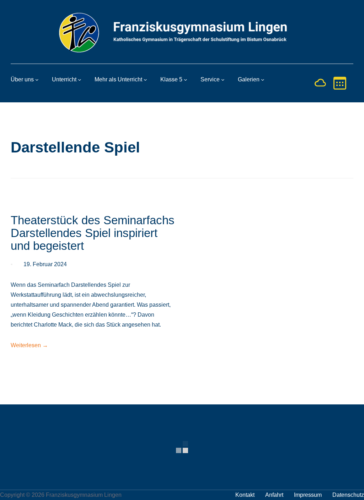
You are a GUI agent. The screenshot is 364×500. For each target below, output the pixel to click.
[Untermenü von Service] (223, 79)
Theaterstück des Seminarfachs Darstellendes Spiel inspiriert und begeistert (93, 233)
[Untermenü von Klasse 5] (185, 79)
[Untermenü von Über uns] (37, 79)
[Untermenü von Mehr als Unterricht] (145, 79)
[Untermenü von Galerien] (262, 79)
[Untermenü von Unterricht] (79, 79)
